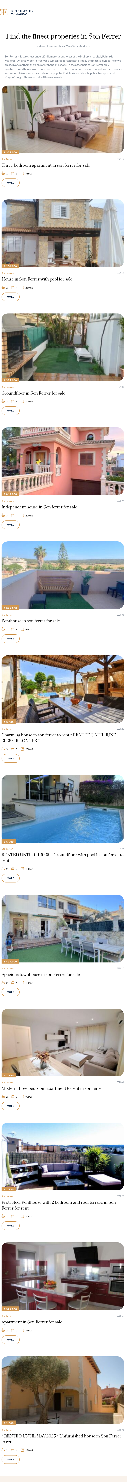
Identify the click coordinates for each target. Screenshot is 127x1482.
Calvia (75, 46)
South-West (64, 46)
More (10, 182)
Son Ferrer (7, 159)
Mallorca (41, 46)
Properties (52, 46)
